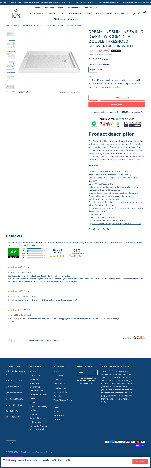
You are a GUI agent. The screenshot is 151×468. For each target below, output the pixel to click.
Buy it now (117, 104)
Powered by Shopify (44, 452)
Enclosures (73, 7)
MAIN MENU (59, 367)
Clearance (73, 19)
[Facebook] (89, 229)
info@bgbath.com (14, 398)
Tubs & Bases (90, 7)
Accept (140, 461)
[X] (94, 229)
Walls (60, 7)
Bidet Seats (59, 19)
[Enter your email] (95, 372)
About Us (34, 379)
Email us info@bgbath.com (102, 2)
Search (33, 371)
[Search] (139, 13)
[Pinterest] (99, 229)
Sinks (89, 13)
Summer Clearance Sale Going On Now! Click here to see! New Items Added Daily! (34, 2)
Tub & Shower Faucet (72, 13)
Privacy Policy (36, 390)
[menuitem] (37, 8)
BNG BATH (35, 367)
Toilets (98, 13)
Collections (49, 7)
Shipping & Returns (38, 394)
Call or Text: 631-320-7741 (78, 2)
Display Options (36, 340)
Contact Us (35, 375)
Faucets (53, 13)
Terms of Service (37, 418)
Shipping (91, 54)
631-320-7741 (12, 411)
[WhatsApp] (104, 229)
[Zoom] (76, 34)
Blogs (32, 402)
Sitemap (34, 414)
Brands (33, 398)
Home (37, 7)
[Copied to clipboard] (108, 229)
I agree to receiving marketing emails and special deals (88, 380)
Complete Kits (37, 13)
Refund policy (36, 422)
